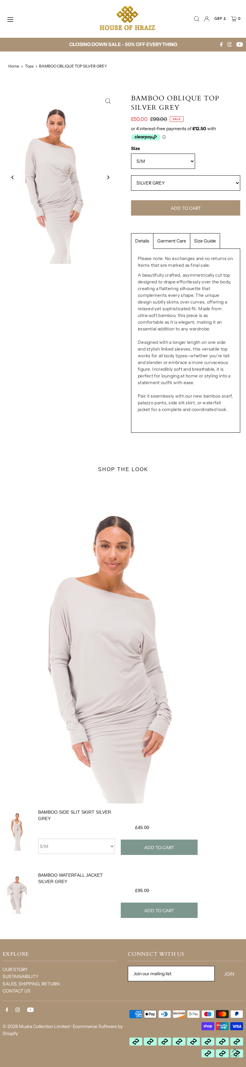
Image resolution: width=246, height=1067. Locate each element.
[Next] (172, 45)
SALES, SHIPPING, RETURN (31, 984)
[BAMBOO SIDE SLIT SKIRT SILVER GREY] (17, 835)
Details (142, 241)
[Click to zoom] (108, 101)
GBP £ (220, 19)
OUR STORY (15, 969)
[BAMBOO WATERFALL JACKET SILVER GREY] (17, 898)
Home (13, 66)
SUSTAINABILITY (20, 976)
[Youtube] (239, 45)
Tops (29, 66)
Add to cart (159, 847)
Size (135, 148)
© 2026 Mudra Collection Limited (36, 1026)
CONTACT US (16, 991)
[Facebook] (221, 45)
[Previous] (74, 45)
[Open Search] (196, 18)
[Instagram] (229, 45)
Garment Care (171, 241)
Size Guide (205, 241)
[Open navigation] (45, 18)
